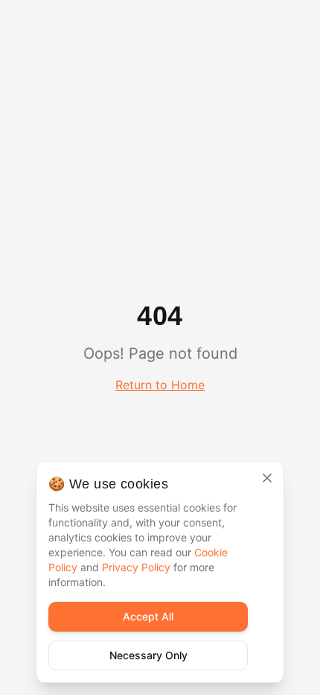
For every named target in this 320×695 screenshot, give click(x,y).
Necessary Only (148, 655)
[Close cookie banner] (267, 478)
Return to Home (160, 384)
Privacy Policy (136, 567)
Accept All (148, 616)
